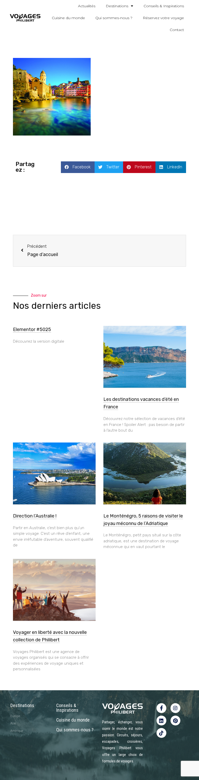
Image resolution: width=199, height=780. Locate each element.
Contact (177, 29)
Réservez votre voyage (163, 18)
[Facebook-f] (161, 708)
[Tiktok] (161, 733)
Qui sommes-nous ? (113, 18)
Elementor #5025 (32, 329)
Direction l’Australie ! (34, 516)
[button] (78, 167)
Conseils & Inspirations (164, 6)
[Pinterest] (175, 720)
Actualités (86, 6)
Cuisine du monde (68, 18)
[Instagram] (175, 708)
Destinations (117, 6)
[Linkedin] (161, 720)
